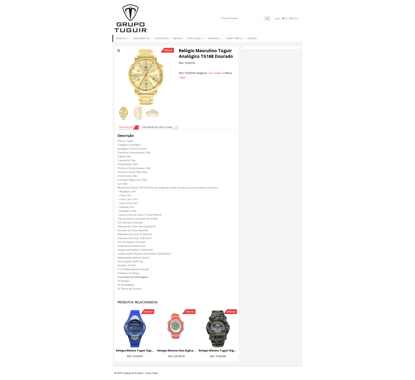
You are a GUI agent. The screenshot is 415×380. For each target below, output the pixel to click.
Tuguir (182, 77)
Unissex (252, 38)
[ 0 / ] (291, 18)
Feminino (213, 38)
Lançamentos (141, 38)
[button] (119, 51)
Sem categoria (216, 72)
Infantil (178, 38)
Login (277, 18)
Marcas (121, 38)
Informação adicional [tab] (157, 127)
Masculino (194, 38)
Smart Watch (234, 38)
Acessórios (161, 38)
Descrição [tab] (126, 127)
